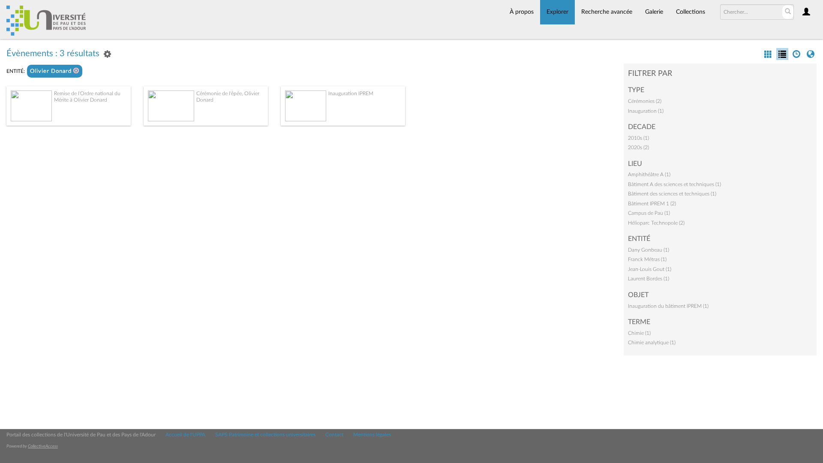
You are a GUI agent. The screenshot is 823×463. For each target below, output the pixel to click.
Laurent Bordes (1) (648, 278)
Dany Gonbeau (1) (648, 250)
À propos (522, 12)
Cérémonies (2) (644, 101)
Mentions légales (372, 434)
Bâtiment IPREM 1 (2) (652, 203)
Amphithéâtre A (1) (649, 174)
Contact (334, 434)
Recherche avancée (606, 12)
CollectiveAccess (43, 446)
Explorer (557, 12)
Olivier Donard (51, 71)
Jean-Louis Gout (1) (649, 269)
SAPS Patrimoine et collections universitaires (265, 434)
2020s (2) (638, 147)
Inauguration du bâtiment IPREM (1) (668, 306)
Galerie (654, 12)
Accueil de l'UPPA (185, 434)
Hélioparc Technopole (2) (656, 222)
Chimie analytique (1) (652, 342)
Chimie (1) (639, 333)
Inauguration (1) (646, 111)
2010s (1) (638, 138)
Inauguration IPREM (350, 93)
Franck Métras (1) (647, 259)
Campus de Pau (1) (649, 213)
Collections (690, 12)
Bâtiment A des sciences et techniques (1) (674, 184)
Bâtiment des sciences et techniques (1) (672, 193)
